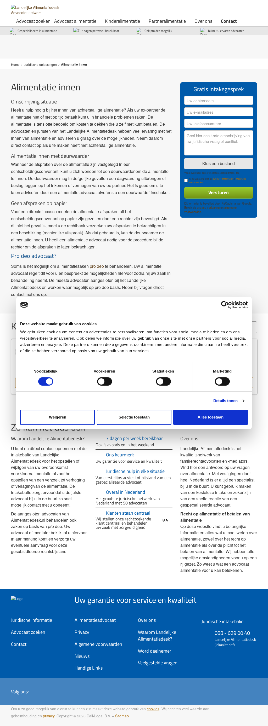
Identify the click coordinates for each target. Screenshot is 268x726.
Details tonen (225, 400)
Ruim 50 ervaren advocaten (226, 30)
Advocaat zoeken (33, 21)
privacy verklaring (208, 207)
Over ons (203, 21)
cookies (153, 708)
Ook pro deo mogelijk (158, 30)
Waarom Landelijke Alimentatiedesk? (157, 635)
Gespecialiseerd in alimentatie (37, 30)
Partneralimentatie (167, 21)
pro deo (97, 266)
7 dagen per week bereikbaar (100, 30)
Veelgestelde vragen (157, 662)
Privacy (82, 632)
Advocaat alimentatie (75, 21)
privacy (48, 715)
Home (15, 64)
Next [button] (264, 372)
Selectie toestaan (134, 417)
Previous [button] (3, 372)
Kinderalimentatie (122, 21)
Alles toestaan (211, 417)
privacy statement (223, 179)
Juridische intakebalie (222, 621)
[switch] (104, 381)
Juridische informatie (31, 620)
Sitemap (122, 715)
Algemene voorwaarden (98, 644)
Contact (229, 21)
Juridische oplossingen (40, 64)
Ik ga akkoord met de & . (217, 180)
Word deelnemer (154, 650)
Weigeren (57, 417)
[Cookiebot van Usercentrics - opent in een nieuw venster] (225, 305)
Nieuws (82, 656)
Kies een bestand (218, 163)
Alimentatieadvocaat (95, 620)
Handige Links (89, 667)
